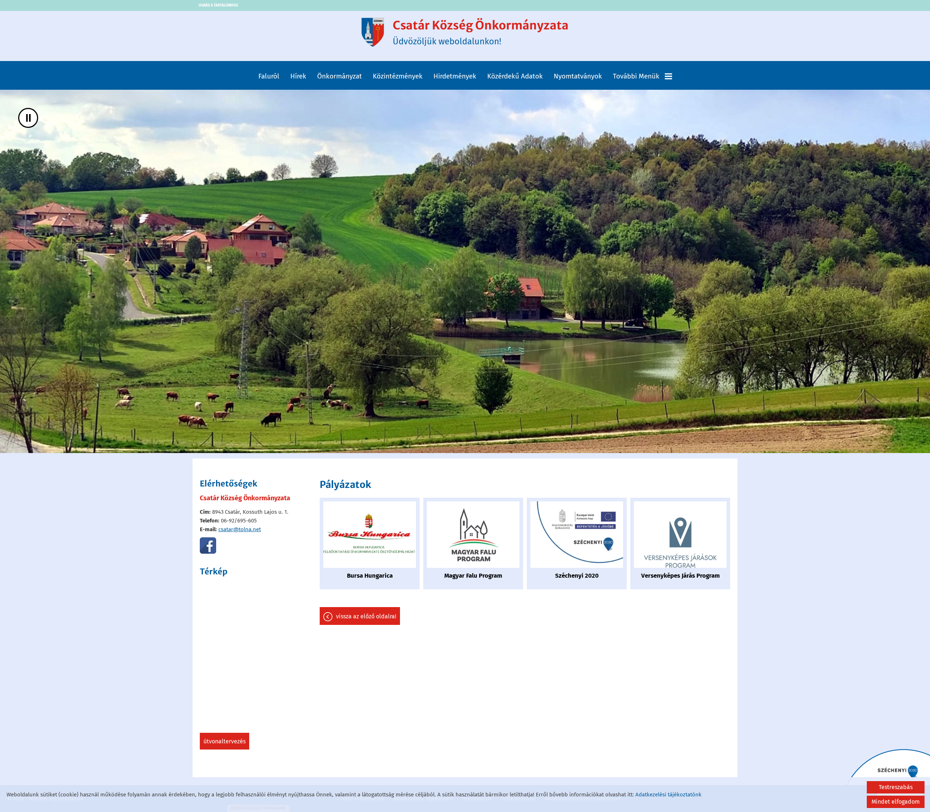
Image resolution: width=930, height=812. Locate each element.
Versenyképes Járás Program (680, 575)
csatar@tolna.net (239, 529)
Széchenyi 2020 (577, 575)
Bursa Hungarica (370, 575)
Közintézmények (397, 76)
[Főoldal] (372, 32)
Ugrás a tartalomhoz (218, 5)
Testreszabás (896, 787)
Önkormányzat (339, 76)
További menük (636, 76)
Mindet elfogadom (896, 801)
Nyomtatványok (578, 76)
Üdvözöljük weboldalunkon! (481, 32)
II (28, 118)
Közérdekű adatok (515, 76)
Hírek (298, 76)
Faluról (268, 76)
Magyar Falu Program (473, 575)
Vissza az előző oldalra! (366, 616)
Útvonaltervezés (224, 741)
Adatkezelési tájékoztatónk (668, 794)
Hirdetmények (454, 76)
